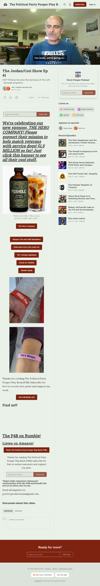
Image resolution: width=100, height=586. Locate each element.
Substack (38, 581)
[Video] (4, 34)
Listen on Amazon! (18, 443)
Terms (54, 569)
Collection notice (65, 569)
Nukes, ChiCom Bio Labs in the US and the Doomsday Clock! (81, 208)
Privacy (48, 569)
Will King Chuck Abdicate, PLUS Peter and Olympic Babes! (81, 163)
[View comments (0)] (95, 36)
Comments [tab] (8, 511)
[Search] (64, 4)
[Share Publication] (70, 4)
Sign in (92, 4)
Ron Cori (28, 87)
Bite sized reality (76, 218)
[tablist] (13, 510)
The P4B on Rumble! (21, 435)
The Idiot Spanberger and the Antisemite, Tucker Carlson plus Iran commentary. (82, 141)
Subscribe (79, 4)
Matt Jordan (16, 87)
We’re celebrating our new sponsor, (22, 125)
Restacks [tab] (18, 511)
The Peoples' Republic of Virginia (80, 186)
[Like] (4, 97)
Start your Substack (43, 575)
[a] (62, 143)
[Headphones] (4, 39)
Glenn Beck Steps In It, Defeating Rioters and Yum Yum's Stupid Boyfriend (81, 197)
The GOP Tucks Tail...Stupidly (82, 173)
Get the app (62, 575)
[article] (78, 143)
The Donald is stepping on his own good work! (82, 152)
